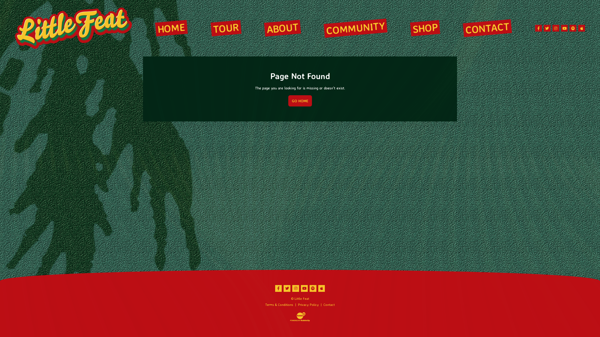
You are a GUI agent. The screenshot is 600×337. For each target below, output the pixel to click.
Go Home (300, 101)
